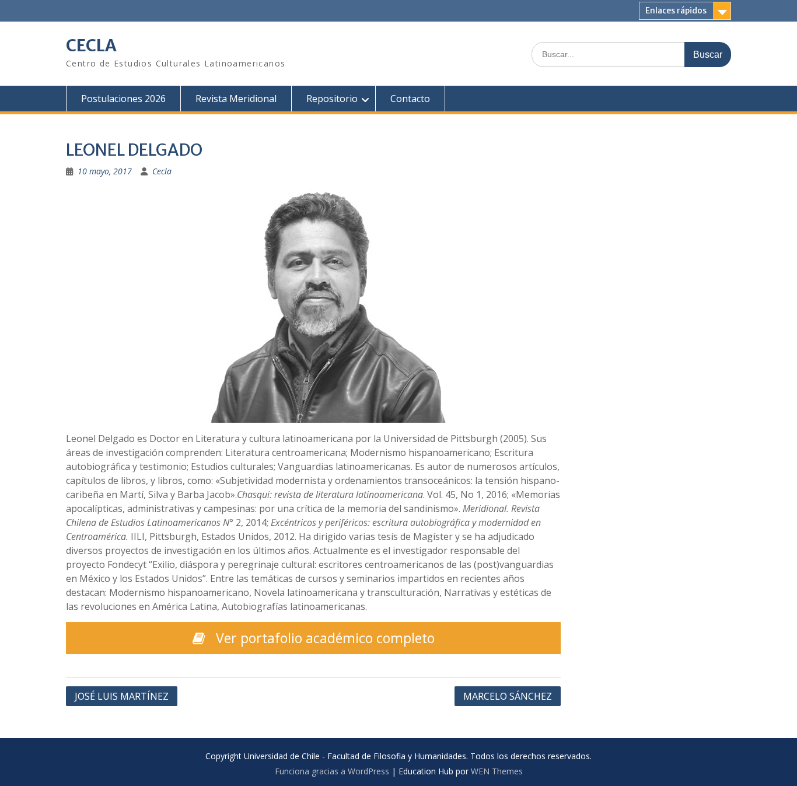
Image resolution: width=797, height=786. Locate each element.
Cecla (162, 171)
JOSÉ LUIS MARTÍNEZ (122, 696)
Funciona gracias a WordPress (332, 771)
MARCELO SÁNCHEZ (507, 696)
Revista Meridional (236, 98)
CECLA (91, 45)
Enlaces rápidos (676, 10)
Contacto (410, 98)
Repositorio (332, 98)
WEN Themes (497, 771)
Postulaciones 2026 (123, 98)
